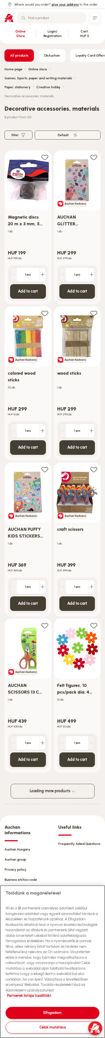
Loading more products (50, 791)
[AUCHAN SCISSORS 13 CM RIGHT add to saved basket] (44, 625)
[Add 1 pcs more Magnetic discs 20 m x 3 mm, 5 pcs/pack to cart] (42, 275)
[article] (28, 227)
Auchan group (15, 859)
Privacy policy (15, 870)
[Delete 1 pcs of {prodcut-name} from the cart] (13, 275)
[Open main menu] (95, 18)
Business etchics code (20, 880)
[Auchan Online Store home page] (8, 17)
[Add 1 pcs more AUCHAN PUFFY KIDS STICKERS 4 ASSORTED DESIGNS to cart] (42, 587)
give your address (65, 4)
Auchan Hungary (17, 849)
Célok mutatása (52, 1027)
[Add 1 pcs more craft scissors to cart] (91, 587)
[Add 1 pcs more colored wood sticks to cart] (42, 431)
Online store (37, 69)
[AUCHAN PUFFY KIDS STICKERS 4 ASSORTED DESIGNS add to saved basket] (44, 469)
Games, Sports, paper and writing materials (38, 78)
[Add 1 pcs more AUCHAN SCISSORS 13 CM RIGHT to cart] (42, 743)
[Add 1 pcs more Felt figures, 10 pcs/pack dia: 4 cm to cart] (91, 743)
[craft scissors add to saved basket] (93, 469)
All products (19, 55)
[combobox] (51, 18)
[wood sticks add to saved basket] (93, 313)
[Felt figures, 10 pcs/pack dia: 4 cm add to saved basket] (93, 625)
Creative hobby (48, 87)
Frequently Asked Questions (79, 844)
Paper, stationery (17, 87)
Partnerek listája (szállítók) (29, 995)
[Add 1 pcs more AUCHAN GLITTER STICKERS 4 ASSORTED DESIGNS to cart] (91, 275)
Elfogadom (52, 1013)
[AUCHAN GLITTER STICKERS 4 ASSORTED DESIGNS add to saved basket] (93, 157)
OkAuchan (52, 55)
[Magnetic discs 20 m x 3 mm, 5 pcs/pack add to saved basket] (44, 157)
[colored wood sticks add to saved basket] (44, 313)
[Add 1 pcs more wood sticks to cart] (91, 431)
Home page (13, 69)
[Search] (23, 17)
